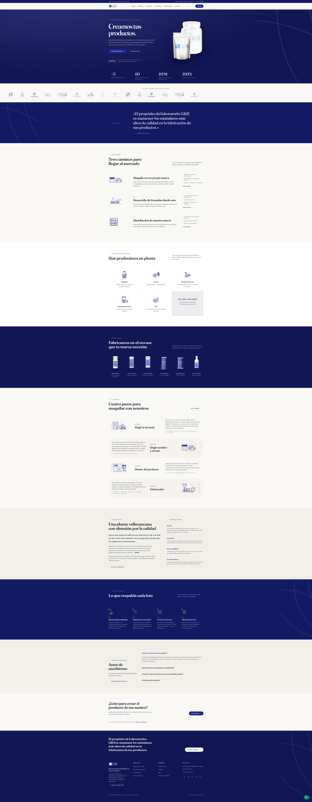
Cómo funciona (135, 51)
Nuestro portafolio (138, 775)
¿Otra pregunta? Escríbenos (120, 681)
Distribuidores (168, 6)
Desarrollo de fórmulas (139, 769)
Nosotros (140, 6)
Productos (158, 6)
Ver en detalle (196, 408)
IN (196, 776)
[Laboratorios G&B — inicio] (113, 6)
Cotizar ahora (196, 713)
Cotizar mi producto (118, 51)
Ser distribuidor (137, 772)
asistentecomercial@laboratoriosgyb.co (184, 1)
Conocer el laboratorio (118, 567)
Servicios (149, 6)
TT (192, 776)
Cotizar (199, 6)
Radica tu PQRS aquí (141, 722)
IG (184, 776)
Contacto (177, 6)
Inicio (133, 6)
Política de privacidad (163, 775)
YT (200, 776)
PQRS (159, 772)
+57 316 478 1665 (199, 1)
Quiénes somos (162, 766)
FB (188, 776)
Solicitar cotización (194, 749)
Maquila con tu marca (138, 766)
